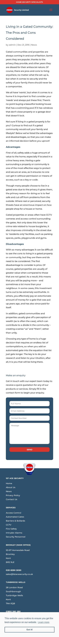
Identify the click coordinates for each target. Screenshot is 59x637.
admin (12, 45)
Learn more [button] (43, 622)
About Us (10, 487)
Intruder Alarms (14, 532)
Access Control (13, 513)
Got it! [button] (29, 629)
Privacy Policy (13, 495)
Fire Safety (11, 529)
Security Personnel (15, 536)
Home (9, 483)
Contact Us (11, 499)
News (34, 45)
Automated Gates (15, 517)
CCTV (8, 525)
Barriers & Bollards (15, 521)
